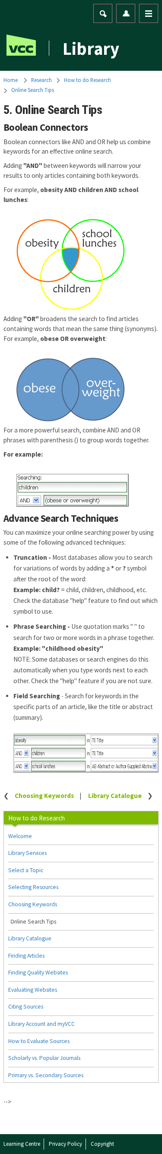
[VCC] (21, 45)
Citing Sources (25, 1006)
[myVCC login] (126, 13)
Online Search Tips (32, 89)
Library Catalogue (115, 795)
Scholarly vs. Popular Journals (44, 1058)
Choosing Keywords (44, 795)
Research (41, 79)
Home (10, 79)
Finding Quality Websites (38, 972)
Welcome (20, 836)
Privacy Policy (65, 1144)
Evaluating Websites (32, 989)
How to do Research (87, 79)
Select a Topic (25, 870)
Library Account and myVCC (41, 1024)
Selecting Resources (33, 887)
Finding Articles (26, 955)
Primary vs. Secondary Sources (45, 1075)
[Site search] (103, 13)
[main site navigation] (148, 13)
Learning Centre (21, 1144)
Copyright (102, 1144)
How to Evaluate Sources (39, 1041)
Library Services (27, 853)
